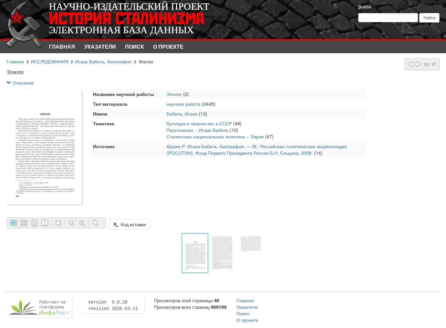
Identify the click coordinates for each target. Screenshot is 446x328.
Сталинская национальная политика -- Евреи (215, 136)
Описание (22, 82)
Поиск (134, 46)
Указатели (100, 46)
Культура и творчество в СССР (199, 123)
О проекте (168, 46)
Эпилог (174, 94)
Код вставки (132, 224)
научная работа (183, 104)
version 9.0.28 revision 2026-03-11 (113, 305)
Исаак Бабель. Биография (103, 61)
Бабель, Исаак (182, 113)
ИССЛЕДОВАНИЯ (50, 61)
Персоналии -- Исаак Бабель (198, 130)
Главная (62, 46)
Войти (364, 6)
